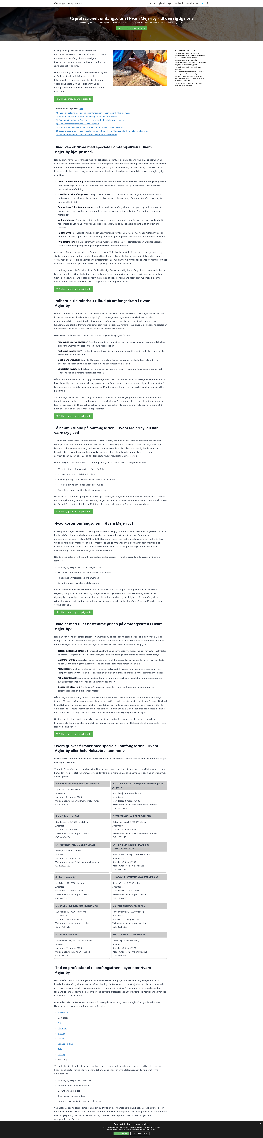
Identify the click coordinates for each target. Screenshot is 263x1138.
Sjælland (179, 3)
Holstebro (63, 1012)
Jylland (162, 3)
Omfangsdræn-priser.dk (68, 3)
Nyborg (62, 1033)
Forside (151, 3)
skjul (81, 109)
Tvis (60, 1049)
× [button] (260, 1123)
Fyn (169, 3)
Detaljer (153, 1129)
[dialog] (131, 1129)
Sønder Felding (65, 1043)
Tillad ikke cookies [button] (140, 1133)
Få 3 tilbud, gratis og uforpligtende (131, 28)
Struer (61, 1038)
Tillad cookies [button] (121, 1133)
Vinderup (62, 1028)
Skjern (61, 1023)
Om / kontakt (192, 3)
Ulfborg (62, 1054)
